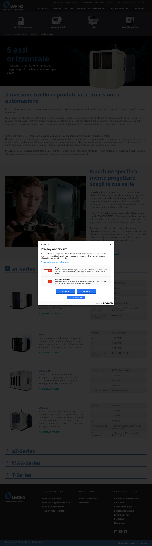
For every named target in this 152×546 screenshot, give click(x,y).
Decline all (86, 291)
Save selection (76, 298)
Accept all (65, 291)
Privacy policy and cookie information (55, 262)
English (44, 244)
